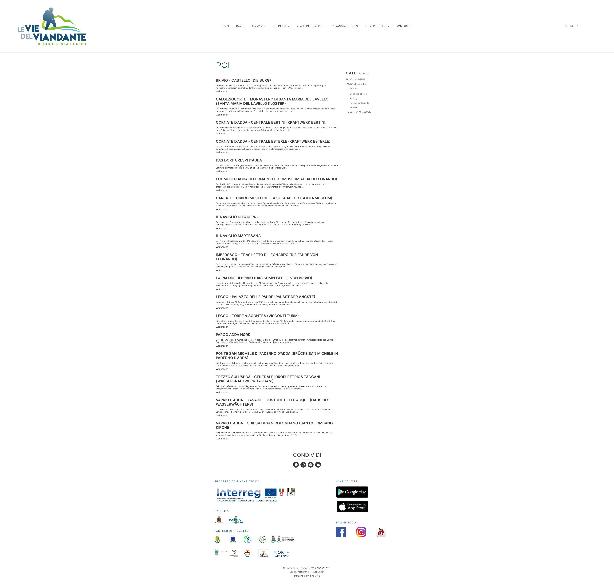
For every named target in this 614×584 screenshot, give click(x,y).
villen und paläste (358, 94)
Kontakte (403, 26)
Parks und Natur (355, 79)
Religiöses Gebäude (359, 103)
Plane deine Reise (309, 26)
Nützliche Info (375, 26)
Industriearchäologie (358, 112)
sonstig (353, 98)
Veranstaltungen (345, 26)
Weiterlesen (222, 91)
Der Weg (257, 26)
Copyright (318, 571)
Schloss (354, 88)
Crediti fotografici (300, 571)
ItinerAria (315, 575)
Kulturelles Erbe (356, 84)
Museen (353, 107)
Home (226, 26)
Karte (240, 26)
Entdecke (280, 26)
